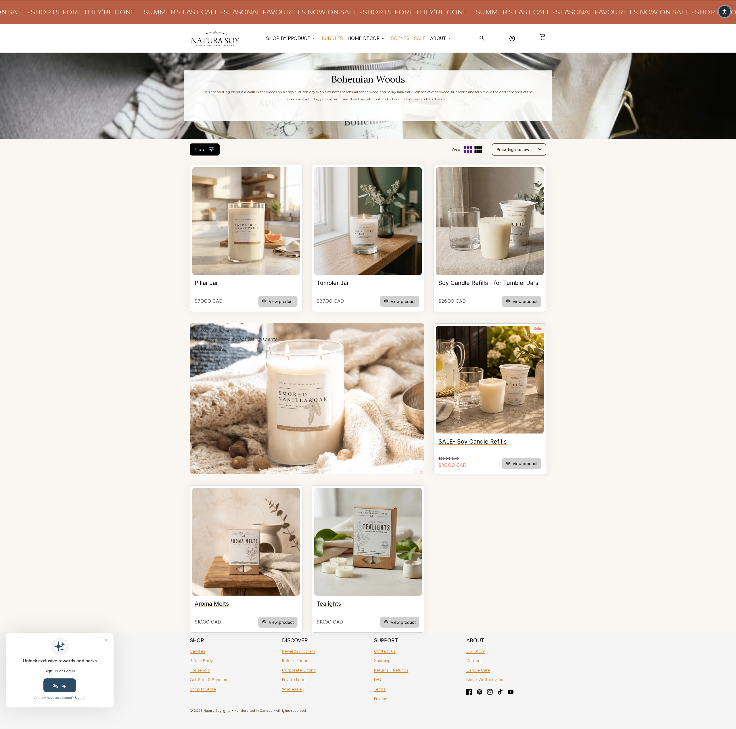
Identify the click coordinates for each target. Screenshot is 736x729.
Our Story (475, 651)
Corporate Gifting (299, 670)
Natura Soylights (217, 710)
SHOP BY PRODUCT (291, 38)
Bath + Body (201, 660)
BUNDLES (332, 38)
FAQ (377, 679)
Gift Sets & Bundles (208, 679)
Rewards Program (298, 651)
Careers (474, 660)
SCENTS (400, 38)
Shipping (382, 660)
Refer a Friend (295, 660)
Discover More (210, 349)
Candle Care (478, 670)
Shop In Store (203, 689)
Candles (197, 651)
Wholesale (292, 689)
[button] (724, 11)
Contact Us (385, 651)
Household (200, 670)
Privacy (380, 698)
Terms (380, 689)
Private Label (294, 679)
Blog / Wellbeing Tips (485, 679)
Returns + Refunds (391, 670)
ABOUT (441, 38)
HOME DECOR (366, 38)
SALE (419, 38)
